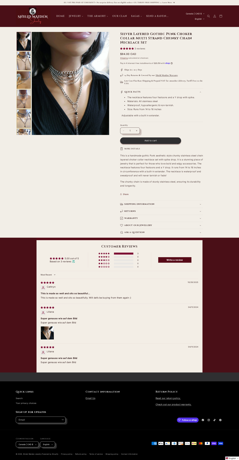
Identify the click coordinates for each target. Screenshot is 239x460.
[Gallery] (62, 83)
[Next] (105, 83)
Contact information (129, 454)
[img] (47, 282)
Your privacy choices (26, 403)
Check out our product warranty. (174, 404)
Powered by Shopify (50, 454)
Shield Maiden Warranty (167, 75)
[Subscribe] (62, 419)
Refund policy (81, 454)
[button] (209, 16)
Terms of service (96, 454)
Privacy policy (66, 454)
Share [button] (126, 194)
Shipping (124, 58)
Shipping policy (112, 454)
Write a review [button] (175, 260)
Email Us (90, 398)
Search (19, 398)
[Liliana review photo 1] (47, 333)
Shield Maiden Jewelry (32, 454)
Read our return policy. (168, 398)
